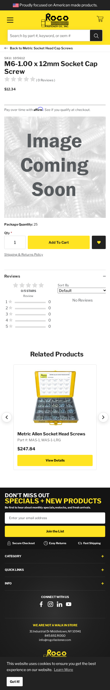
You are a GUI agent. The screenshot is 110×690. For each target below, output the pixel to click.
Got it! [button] (14, 682)
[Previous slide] (7, 417)
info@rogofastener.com (55, 640)
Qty (7, 233)
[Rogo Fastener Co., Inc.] (55, 20)
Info (8, 583)
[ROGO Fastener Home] (55, 655)
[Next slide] (103, 417)
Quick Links (14, 570)
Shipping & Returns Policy (23, 254)
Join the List (55, 531)
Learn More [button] (63, 669)
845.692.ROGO (55, 635)
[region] (55, 308)
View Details (55, 460)
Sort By (63, 285)
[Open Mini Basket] (100, 19)
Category (13, 556)
